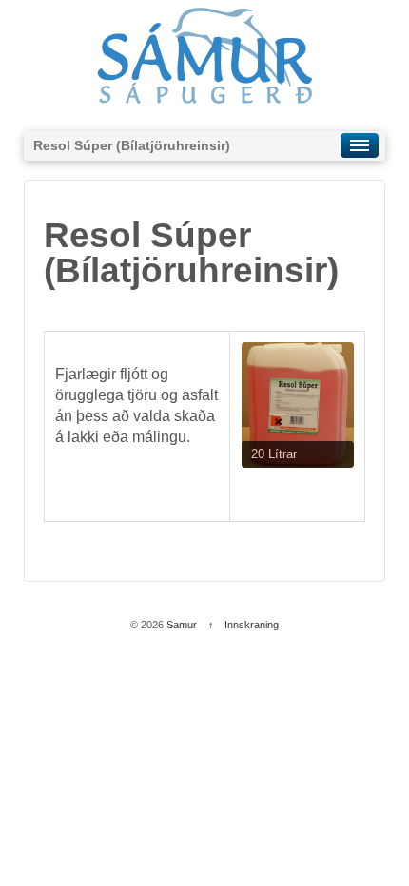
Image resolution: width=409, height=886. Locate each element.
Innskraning (251, 624)
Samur (182, 624)
